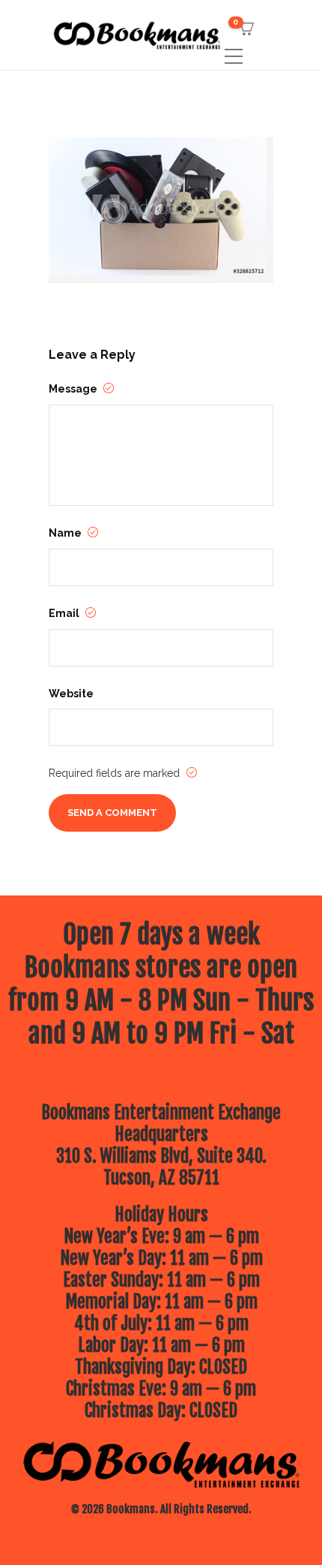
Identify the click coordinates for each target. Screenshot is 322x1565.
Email (65, 613)
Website (71, 694)
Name (66, 533)
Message (74, 389)
